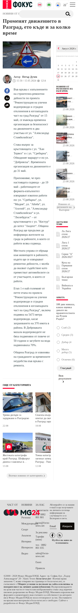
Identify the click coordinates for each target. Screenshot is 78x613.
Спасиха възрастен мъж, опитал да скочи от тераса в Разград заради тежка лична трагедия (49, 419)
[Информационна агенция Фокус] (52, 535)
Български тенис (67, 278)
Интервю (26, 541)
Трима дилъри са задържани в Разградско (16, 417)
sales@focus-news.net (42, 555)
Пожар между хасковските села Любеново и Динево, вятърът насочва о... (69, 190)
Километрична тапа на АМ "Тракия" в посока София (69, 100)
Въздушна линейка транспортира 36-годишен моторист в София (69, 136)
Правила (40, 568)
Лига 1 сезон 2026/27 (66, 245)
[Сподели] (7, 105)
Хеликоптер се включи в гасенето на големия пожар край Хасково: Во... (69, 118)
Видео (24, 553)
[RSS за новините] (59, 535)
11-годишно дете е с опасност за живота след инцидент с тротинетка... (69, 172)
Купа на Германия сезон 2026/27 (67, 267)
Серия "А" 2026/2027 (67, 255)
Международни (28, 523)
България (26, 511)
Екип (38, 562)
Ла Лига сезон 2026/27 (66, 234)
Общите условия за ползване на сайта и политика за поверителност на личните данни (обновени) (38, 585)
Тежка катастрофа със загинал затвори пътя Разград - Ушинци (47, 458)
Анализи (26, 535)
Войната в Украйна (67, 287)
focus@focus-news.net (43, 524)
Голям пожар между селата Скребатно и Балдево (68, 154)
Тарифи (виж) (40, 538)
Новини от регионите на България (64, 89)
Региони (26, 517)
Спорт (24, 529)
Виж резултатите (65, 377)
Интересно (27, 547)
